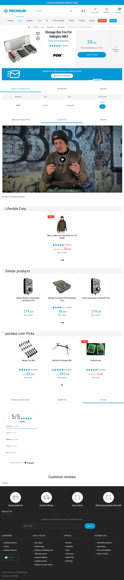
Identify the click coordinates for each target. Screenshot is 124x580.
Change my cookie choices (44, 565)
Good (11, 433)
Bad (11, 452)
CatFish (71, 20)
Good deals (69, 554)
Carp (20, 20)
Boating (92, 20)
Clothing (82, 20)
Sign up (90, 526)
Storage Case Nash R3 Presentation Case (62, 299)
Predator (11, 20)
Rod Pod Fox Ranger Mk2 (62, 360)
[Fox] (58, 55)
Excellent (12, 426)
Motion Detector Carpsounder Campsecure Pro (28, 299)
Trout (39, 20)
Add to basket (93, 55)
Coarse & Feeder (58, 20)
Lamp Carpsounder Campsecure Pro (96, 298)
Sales (67, 550)
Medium (12, 439)
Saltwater (29, 20)
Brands (113, 20)
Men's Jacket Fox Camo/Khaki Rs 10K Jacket (62, 236)
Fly (47, 20)
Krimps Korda (95, 360)
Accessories (61, 27)
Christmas (69, 561)
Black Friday (70, 557)
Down (11, 446)
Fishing (36, 27)
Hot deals (102, 20)
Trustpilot (5, 483)
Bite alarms (50, 27)
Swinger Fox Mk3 (28, 360)
